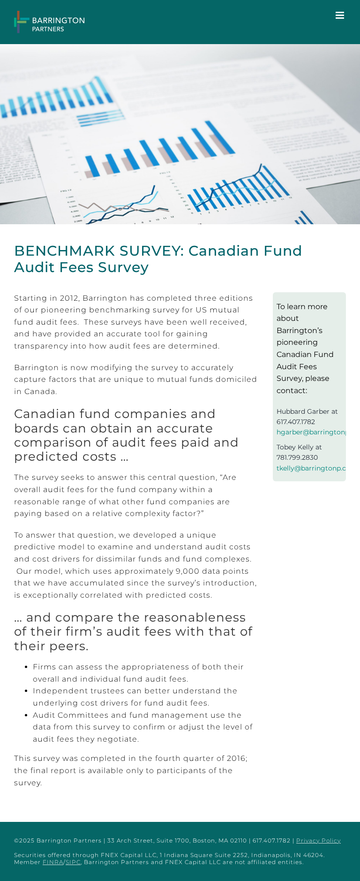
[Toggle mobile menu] (341, 15)
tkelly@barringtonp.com (317, 468)
